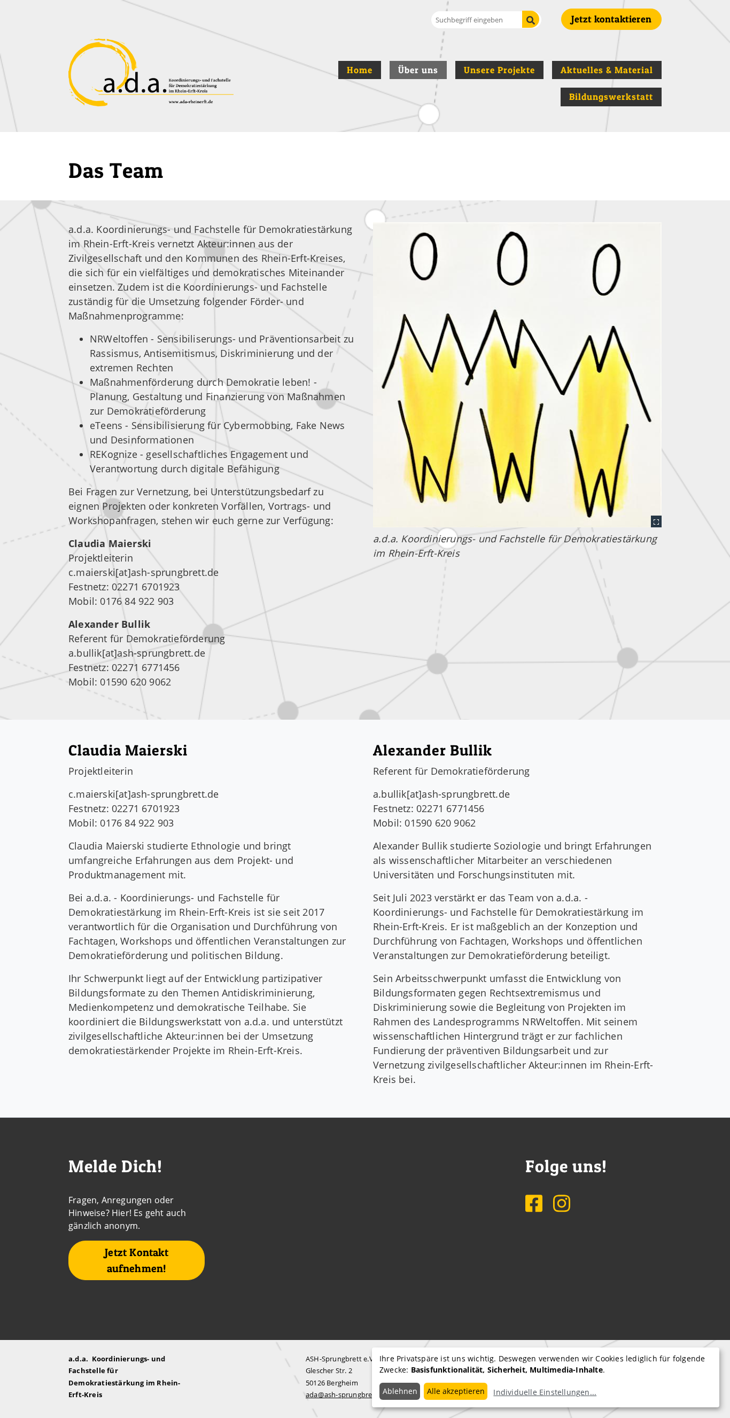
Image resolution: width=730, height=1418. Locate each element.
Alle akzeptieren (456, 1391)
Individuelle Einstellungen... (544, 1392)
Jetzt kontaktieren (611, 19)
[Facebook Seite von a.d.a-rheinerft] (535, 1203)
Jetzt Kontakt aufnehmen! (136, 1260)
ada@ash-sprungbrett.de (346, 1394)
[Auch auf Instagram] (561, 1203)
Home (359, 70)
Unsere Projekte (499, 70)
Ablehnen (400, 1391)
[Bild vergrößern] (517, 374)
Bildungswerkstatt (611, 96)
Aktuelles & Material (607, 70)
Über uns (418, 70)
